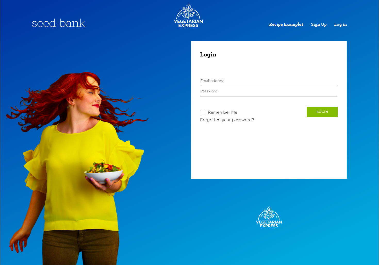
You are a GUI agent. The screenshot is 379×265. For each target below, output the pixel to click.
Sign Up (319, 24)
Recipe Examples (286, 24)
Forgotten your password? (227, 120)
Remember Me (222, 112)
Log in (340, 24)
